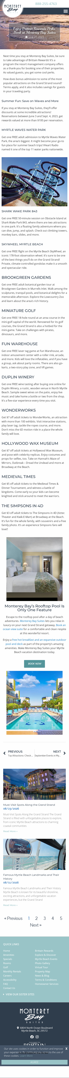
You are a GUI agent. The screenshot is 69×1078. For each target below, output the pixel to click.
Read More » (10, 831)
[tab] (35, 994)
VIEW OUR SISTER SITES (20, 994)
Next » (35, 925)
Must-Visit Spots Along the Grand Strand (29, 804)
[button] (65, 11)
